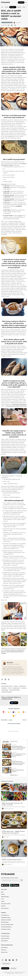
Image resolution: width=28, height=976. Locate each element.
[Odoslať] (21, 880)
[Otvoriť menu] (26, 2)
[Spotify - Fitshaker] (13, 960)
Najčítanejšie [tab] (6, 741)
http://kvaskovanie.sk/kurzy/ (19, 404)
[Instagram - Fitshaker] (6, 960)
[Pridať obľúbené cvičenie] (8, 25)
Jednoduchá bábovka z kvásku (13, 650)
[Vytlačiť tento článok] (12, 25)
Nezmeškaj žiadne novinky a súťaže (9, 877)
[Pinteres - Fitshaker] (16, 960)
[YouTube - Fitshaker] (9, 960)
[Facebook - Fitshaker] (2, 960)
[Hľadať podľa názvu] (2, 7)
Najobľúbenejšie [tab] (13, 741)
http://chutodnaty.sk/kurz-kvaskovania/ (16, 406)
